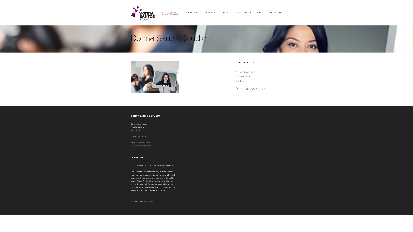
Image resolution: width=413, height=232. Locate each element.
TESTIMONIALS (243, 13)
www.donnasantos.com (141, 146)
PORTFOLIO (191, 13)
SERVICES (210, 13)
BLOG (260, 13)
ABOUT (224, 13)
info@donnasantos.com (141, 143)
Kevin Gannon (148, 201)
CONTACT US (274, 13)
